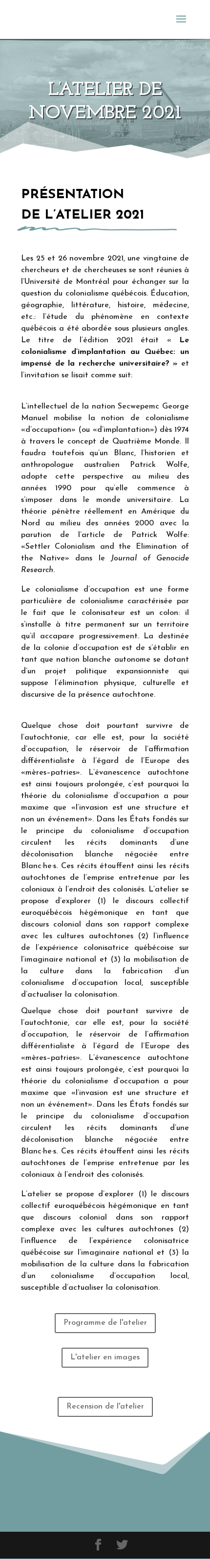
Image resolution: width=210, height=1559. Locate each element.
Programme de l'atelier (105, 1323)
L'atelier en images (105, 1357)
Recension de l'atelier (105, 1407)
